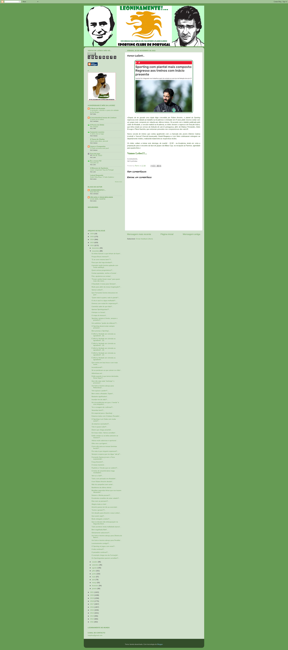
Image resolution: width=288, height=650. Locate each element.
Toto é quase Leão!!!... (100, 427)
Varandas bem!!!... (98, 410)
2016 (92, 607)
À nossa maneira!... (98, 465)
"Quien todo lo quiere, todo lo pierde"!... (106, 297)
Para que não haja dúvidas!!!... (102, 262)
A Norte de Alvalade (97, 108)
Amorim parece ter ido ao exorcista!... (105, 507)
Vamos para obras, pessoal (99, 141)
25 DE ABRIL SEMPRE (98, 199)
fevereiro (95, 585)
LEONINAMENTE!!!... (98, 190)
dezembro (96, 248)
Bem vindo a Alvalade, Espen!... (103, 393)
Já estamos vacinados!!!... (101, 424)
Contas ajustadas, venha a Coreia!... (105, 273)
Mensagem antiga (191, 234)
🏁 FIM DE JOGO (96, 155)
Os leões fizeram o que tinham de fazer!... (107, 253)
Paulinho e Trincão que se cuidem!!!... (105, 468)
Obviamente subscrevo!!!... (101, 533)
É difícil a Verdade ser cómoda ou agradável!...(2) (104, 354)
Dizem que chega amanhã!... (102, 430)
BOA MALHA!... (95, 192)
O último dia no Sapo (97, 134)
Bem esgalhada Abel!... (100, 529)
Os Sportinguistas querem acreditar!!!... (106, 558)
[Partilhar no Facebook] (158, 166)
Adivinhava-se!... (97, 373)
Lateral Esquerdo (96, 175)
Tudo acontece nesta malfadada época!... (106, 527)
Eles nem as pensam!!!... (100, 501)
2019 (92, 598)
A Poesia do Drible (97, 125)
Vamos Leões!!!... (98, 290)
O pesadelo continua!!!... (100, 552)
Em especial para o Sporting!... (103, 413)
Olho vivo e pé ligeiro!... (100, 443)
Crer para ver (94, 163)
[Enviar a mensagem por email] (152, 166)
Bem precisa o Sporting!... (101, 331)
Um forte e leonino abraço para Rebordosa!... (103, 386)
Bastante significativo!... (100, 396)
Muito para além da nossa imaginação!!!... (107, 287)
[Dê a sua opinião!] (154, 166)
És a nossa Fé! (95, 161)
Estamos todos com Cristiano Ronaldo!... (106, 416)
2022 (92, 245)
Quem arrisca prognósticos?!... (103, 270)
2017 (92, 604)
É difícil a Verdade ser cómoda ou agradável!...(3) (104, 349)
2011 (92, 622)
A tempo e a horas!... (99, 312)
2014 (92, 613)
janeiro (94, 588)
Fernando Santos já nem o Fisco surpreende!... (103, 458)
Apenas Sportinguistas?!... (101, 309)
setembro (95, 565)
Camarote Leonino (97, 132)
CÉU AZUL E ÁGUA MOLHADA (101, 197)
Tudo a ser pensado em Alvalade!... (104, 478)
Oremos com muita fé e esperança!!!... (105, 303)
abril (94, 580)
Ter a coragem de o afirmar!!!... (103, 407)
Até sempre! (94, 126)
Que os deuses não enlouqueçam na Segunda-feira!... (105, 523)
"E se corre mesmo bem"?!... (102, 259)
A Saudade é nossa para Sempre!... (104, 284)
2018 (92, 601)
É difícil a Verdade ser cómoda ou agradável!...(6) (104, 335)
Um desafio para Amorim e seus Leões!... (106, 513)
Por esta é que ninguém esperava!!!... (105, 451)
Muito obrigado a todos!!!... (101, 519)
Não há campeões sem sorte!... (103, 484)
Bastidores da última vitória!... (102, 487)
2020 (92, 595)
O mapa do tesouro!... (99, 315)
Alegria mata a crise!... (100, 504)
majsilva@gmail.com (95, 635)
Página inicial (167, 234)
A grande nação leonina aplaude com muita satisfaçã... (105, 266)
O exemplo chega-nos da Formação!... (105, 555)
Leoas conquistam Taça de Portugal (102, 170)
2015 (92, 610)
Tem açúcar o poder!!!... (100, 391)
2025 (92, 236)
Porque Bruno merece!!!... (101, 256)
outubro (95, 562)
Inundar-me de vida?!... (100, 399)
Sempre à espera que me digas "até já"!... (106, 454)
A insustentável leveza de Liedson (103, 117)
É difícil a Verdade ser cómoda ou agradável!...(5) (104, 339)
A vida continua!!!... (98, 549)
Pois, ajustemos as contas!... (102, 276)
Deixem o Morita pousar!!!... (101, 495)
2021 (92, 592)
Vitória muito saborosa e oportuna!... (105, 440)
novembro (96, 251)
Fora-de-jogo (95, 154)
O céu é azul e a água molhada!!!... (104, 300)
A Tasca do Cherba (97, 139)
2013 (92, 616)
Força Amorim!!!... (98, 462)
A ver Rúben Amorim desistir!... (103, 481)
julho (94, 571)
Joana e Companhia (97, 146)
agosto (94, 568)
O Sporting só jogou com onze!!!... (104, 546)
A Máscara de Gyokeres (99, 168)
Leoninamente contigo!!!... (101, 543)
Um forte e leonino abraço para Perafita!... (107, 540)
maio (94, 577)
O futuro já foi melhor (97, 119)
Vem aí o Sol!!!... (97, 476)
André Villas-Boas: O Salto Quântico (102, 177)
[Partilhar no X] (156, 166)
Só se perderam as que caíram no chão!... (107, 370)
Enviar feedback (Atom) (144, 239)
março (94, 582)
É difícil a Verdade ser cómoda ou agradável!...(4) (104, 344)
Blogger (160, 644)
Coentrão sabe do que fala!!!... (102, 306)
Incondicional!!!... (98, 367)
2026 (92, 234)
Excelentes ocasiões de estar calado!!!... (106, 498)
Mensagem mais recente (139, 234)
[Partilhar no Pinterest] (160, 166)
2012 (92, 619)
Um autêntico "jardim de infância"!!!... (105, 323)
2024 (92, 239)
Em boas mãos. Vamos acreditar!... (104, 433)
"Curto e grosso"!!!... (99, 510)
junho (94, 574)
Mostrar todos (118, 181)
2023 (92, 242)
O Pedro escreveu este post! (99, 148)
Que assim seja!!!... (98, 516)
